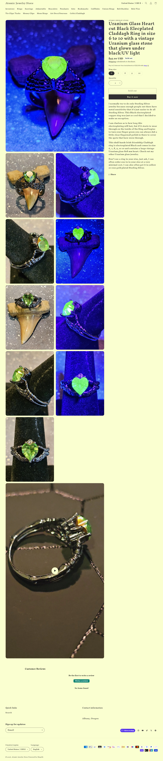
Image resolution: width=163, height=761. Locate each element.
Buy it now (132, 97)
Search (8, 712)
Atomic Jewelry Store (20, 757)
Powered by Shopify (35, 757)
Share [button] (113, 174)
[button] (146, 3)
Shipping (112, 61)
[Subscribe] (42, 730)
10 (140, 73)
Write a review (81, 681)
